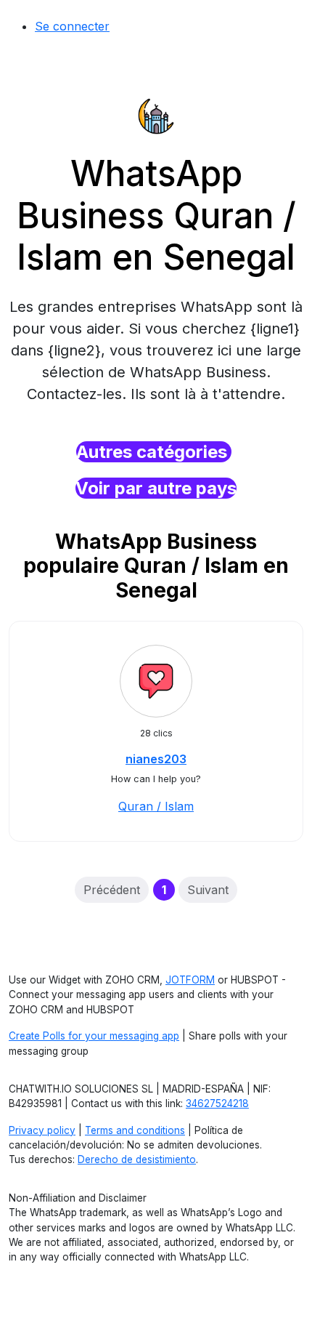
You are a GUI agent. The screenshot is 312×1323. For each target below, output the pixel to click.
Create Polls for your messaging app (94, 1036)
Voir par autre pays (156, 488)
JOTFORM (190, 980)
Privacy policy (42, 1130)
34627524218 (217, 1103)
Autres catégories (153, 451)
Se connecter (72, 26)
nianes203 (156, 759)
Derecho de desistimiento (137, 1159)
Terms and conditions (135, 1130)
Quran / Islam (156, 806)
